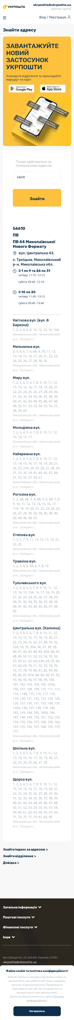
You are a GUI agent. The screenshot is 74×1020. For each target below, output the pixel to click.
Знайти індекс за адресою (24, 849)
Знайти (37, 198)
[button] (21, 907)
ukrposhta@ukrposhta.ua (20, 962)
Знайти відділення (18, 856)
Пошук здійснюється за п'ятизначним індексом (34, 163)
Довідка (9, 863)
